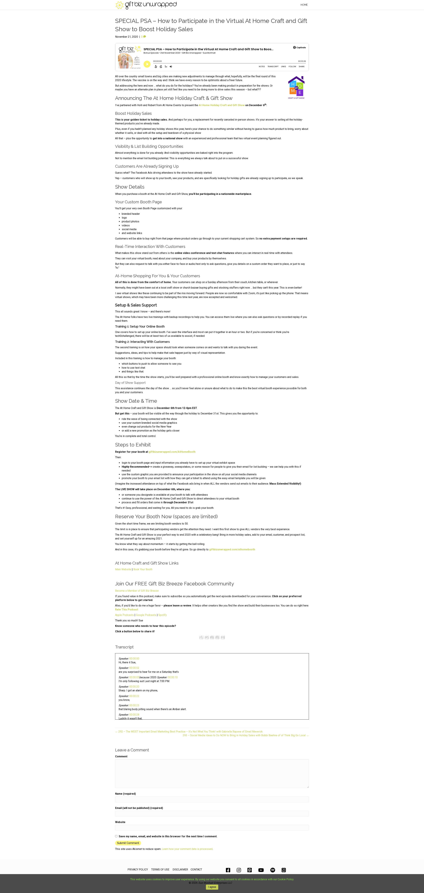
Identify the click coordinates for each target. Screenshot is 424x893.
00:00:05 (134, 677)
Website (120, 822)
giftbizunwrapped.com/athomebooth (232, 549)
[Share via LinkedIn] (217, 637)
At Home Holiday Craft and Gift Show (222, 105)
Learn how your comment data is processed (187, 849)
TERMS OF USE (160, 869)
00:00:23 (134, 705)
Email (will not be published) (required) (139, 808)
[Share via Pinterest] (212, 637)
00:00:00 (134, 658)
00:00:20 (134, 686)
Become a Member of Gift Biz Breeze (137, 590)
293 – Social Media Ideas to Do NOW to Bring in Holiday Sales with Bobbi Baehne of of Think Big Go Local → (246, 735)
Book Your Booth (142, 569)
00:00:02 (134, 667)
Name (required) (125, 793)
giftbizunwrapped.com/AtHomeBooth (172, 451)
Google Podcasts (146, 615)
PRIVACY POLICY (138, 869)
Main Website (123, 569)
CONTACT (196, 869)
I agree (212, 887)
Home (304, 4)
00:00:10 (173, 677)
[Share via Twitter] (207, 637)
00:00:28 (134, 714)
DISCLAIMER (180, 869)
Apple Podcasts (124, 615)
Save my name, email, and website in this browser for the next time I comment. (168, 836)
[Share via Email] (223, 637)
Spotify (162, 615)
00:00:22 (134, 696)
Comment (121, 756)
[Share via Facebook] (201, 637)
